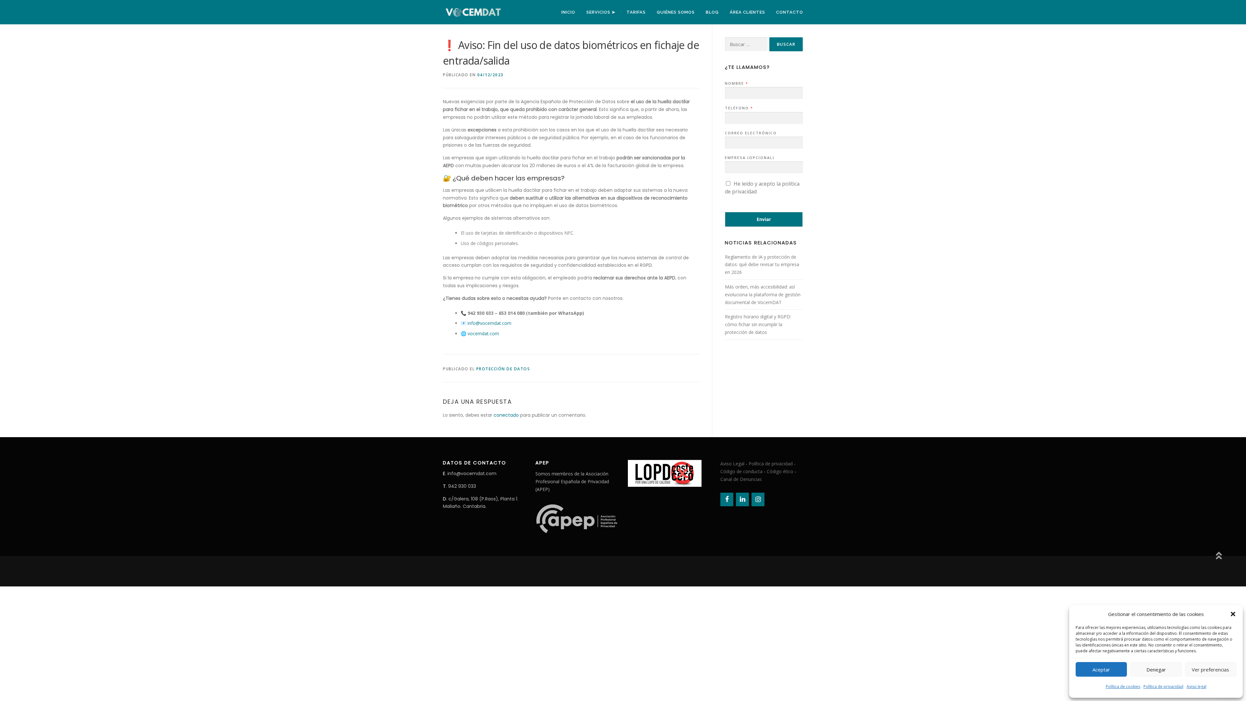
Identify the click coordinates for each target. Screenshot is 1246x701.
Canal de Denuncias (741, 479)
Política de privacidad (1163, 686)
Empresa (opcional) (750, 157)
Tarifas (636, 12)
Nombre (736, 83)
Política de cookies (1123, 686)
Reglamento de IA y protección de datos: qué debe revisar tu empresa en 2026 (762, 265)
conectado (506, 415)
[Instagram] (757, 499)
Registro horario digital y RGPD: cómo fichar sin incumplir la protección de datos (758, 324)
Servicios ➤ (601, 12)
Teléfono (738, 108)
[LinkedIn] (742, 499)
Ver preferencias (1210, 669)
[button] (1233, 614)
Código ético (780, 471)
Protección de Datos (503, 369)
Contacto (789, 12)
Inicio (568, 12)
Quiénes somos (676, 12)
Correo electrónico (751, 133)
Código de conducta (741, 471)
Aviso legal (1196, 686)
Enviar (764, 219)
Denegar (1156, 669)
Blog (712, 12)
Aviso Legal (732, 464)
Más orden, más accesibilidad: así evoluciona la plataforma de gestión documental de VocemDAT (762, 294)
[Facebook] (726, 499)
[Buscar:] (746, 44)
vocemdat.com (483, 333)
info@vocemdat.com (489, 323)
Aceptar (1101, 669)
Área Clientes (747, 12)
